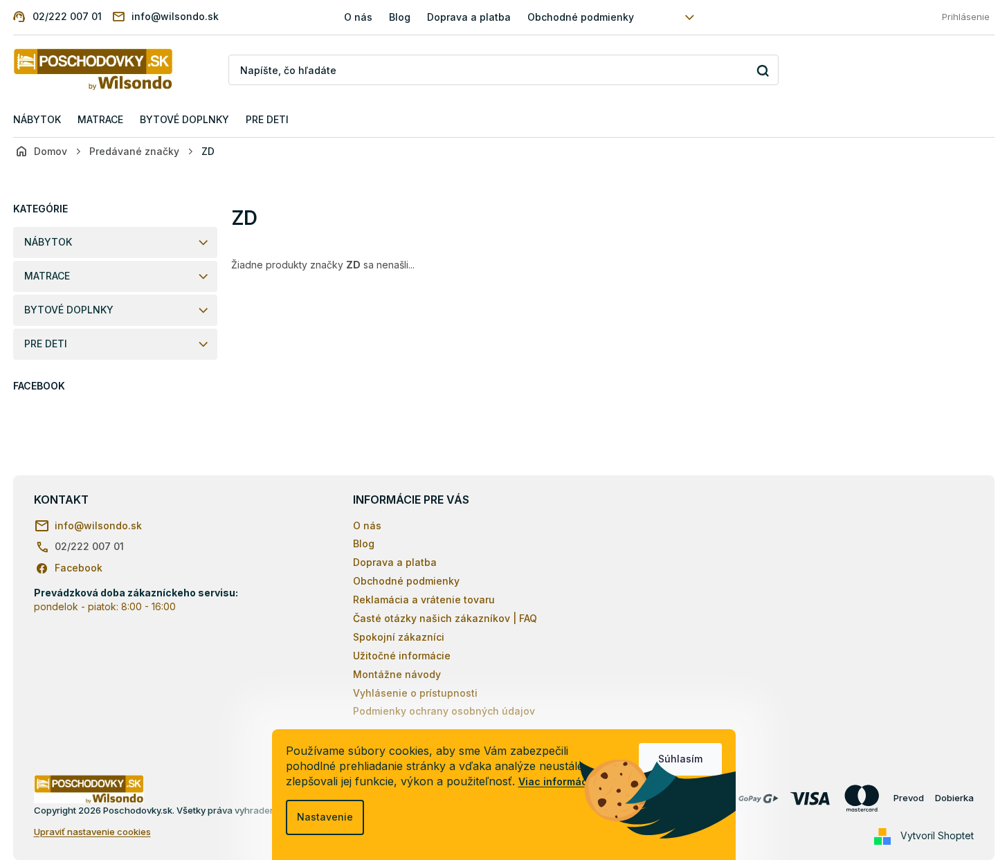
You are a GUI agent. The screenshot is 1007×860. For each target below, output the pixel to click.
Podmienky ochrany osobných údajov (444, 711)
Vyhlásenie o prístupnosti (415, 693)
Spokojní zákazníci (398, 637)
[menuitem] (37, 120)
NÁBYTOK (48, 242)
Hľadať (763, 70)
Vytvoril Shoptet (937, 835)
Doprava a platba (469, 17)
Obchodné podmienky (580, 17)
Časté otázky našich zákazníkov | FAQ (445, 618)
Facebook (78, 568)
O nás (358, 17)
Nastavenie (325, 817)
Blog (399, 17)
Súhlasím (680, 759)
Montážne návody (397, 674)
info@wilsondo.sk (98, 525)
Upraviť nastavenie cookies (92, 831)
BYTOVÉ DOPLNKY (69, 309)
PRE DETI (45, 343)
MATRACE (47, 276)
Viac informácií (555, 781)
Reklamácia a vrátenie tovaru (424, 599)
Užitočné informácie (402, 655)
